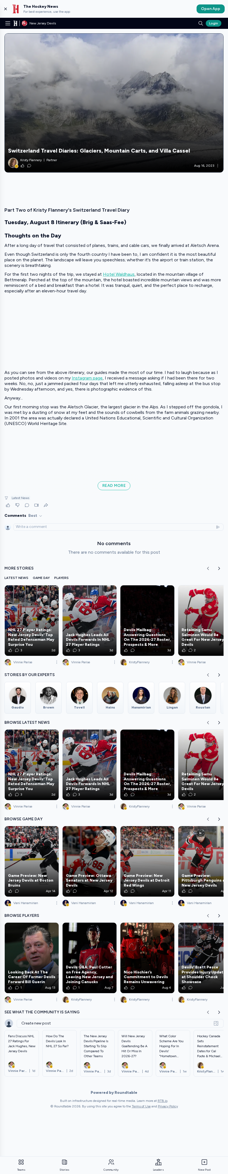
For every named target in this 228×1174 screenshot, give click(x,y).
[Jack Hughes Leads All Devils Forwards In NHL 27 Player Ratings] (90, 620)
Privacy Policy (168, 1106)
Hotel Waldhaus (119, 274)
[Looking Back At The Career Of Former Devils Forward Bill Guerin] (32, 958)
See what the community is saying (42, 1012)
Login (213, 23)
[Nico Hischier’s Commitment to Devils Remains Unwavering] (147, 958)
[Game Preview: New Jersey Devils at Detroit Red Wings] (147, 861)
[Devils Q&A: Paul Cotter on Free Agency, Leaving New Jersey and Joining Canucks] (90, 958)
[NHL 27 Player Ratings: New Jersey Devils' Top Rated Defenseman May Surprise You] (32, 620)
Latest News (20, 498)
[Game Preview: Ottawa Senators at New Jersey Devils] (90, 861)
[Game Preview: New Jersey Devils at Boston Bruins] (32, 861)
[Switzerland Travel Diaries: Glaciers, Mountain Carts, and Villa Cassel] (114, 103)
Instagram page (87, 378)
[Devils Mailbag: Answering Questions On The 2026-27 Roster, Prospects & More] (147, 620)
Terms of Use (141, 1106)
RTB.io (162, 1101)
